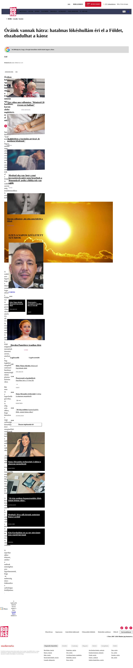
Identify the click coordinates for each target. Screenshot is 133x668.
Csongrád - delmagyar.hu (49, 660)
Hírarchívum (49, 632)
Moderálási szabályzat (104, 632)
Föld (16, 71)
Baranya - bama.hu (48, 652)
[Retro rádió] (89, 4)
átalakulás (13, 309)
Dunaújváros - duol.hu (71, 650)
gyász (26, 350)
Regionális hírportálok (51, 646)
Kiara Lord (11, 524)
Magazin (85, 646)
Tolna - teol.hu (114, 650)
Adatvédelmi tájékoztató (72, 632)
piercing (10, 542)
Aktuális (23, 11)
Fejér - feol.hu (69, 652)
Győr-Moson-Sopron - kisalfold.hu (74, 655)
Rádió (115, 646)
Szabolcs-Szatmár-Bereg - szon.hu (96, 660)
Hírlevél (115, 632)
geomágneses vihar (9, 71)
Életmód (44, 11)
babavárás (19, 403)
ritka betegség (25, 109)
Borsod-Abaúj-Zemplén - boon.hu (51, 657)
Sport (37, 11)
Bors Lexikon (78, 4)
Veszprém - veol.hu (115, 655)
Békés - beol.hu (47, 655)
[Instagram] (126, 628)
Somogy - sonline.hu (93, 657)
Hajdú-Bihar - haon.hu (71, 657)
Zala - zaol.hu (114, 657)
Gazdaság (74, 646)
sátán (10, 187)
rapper (10, 296)
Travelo (53, 11)
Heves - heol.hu (69, 660)
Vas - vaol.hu (114, 652)
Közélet (21, 19)
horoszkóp (10, 225)
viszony (9, 145)
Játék (69, 4)
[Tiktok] (121, 628)
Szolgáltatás (105, 646)
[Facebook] (130, 628)
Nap (5, 56)
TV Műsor (83, 11)
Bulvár (94, 646)
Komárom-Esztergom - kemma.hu (96, 652)
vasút (29, 312)
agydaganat (20, 415)
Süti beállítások (126, 632)
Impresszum (58, 632)
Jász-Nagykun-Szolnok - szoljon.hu (96, 650)
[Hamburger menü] (5, 11)
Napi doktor (73, 11)
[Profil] (128, 11)
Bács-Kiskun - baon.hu (49, 650)
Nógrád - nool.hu (92, 655)
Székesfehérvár (110, 4)
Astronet (62, 11)
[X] (5, 126)
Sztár (30, 11)
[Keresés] (124, 12)
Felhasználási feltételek (88, 632)
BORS (10, 19)
